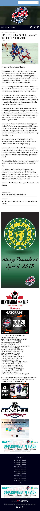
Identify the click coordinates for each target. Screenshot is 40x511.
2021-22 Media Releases (20, 469)
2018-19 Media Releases (8, 32)
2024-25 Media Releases (20, 476)
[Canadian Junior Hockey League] (20, 15)
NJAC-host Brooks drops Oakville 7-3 (14, 193)
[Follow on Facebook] (31, 27)
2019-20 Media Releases (20, 464)
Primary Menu (2, 27)
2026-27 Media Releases (20, 480)
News (16, 32)
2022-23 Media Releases (20, 471)
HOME (7, 27)
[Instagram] (38, 27)
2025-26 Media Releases (20, 478)
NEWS (13, 27)
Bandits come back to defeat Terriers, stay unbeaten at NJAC (19, 201)
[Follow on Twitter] (34, 27)
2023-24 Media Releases (20, 473)
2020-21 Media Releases (20, 466)
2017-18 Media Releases (20, 460)
